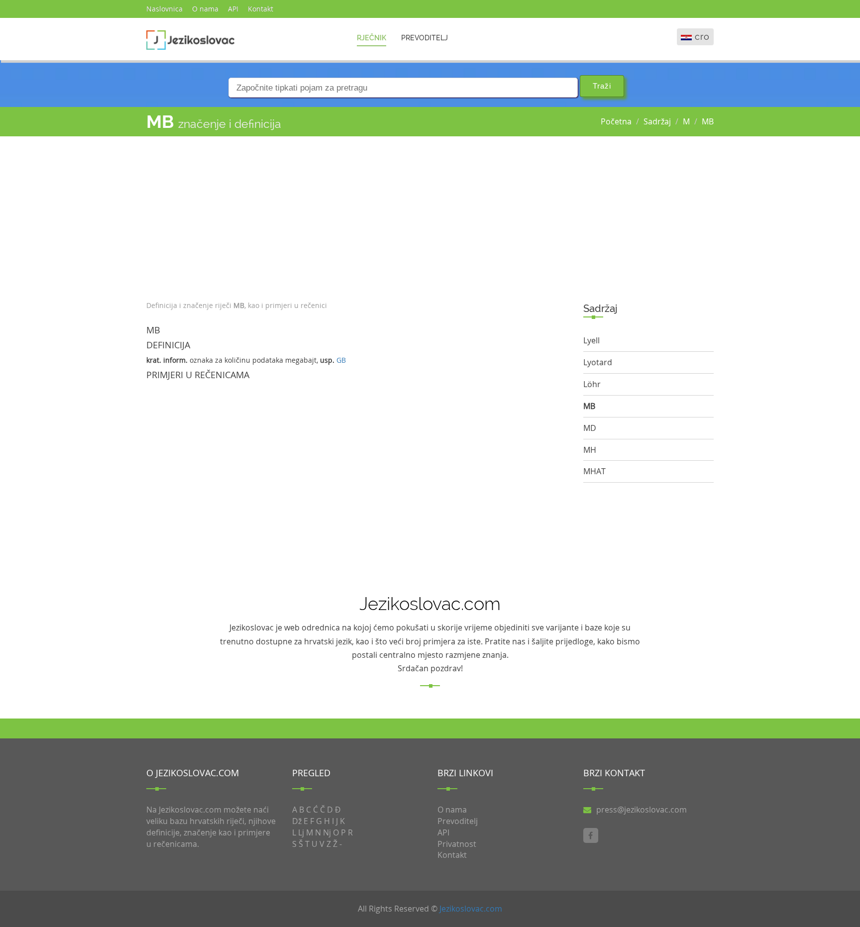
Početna (616, 121)
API (233, 8)
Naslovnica (164, 8)
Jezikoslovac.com (470, 908)
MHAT (594, 471)
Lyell (591, 340)
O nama (205, 8)
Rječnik (371, 38)
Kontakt (260, 8)
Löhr (592, 384)
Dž (297, 821)
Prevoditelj (424, 38)
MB (708, 121)
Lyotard (597, 362)
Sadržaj (657, 121)
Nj (327, 832)
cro (702, 36)
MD (589, 427)
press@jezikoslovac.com (641, 809)
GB (341, 360)
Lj (301, 832)
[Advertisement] (357, 216)
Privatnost (456, 843)
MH (589, 449)
